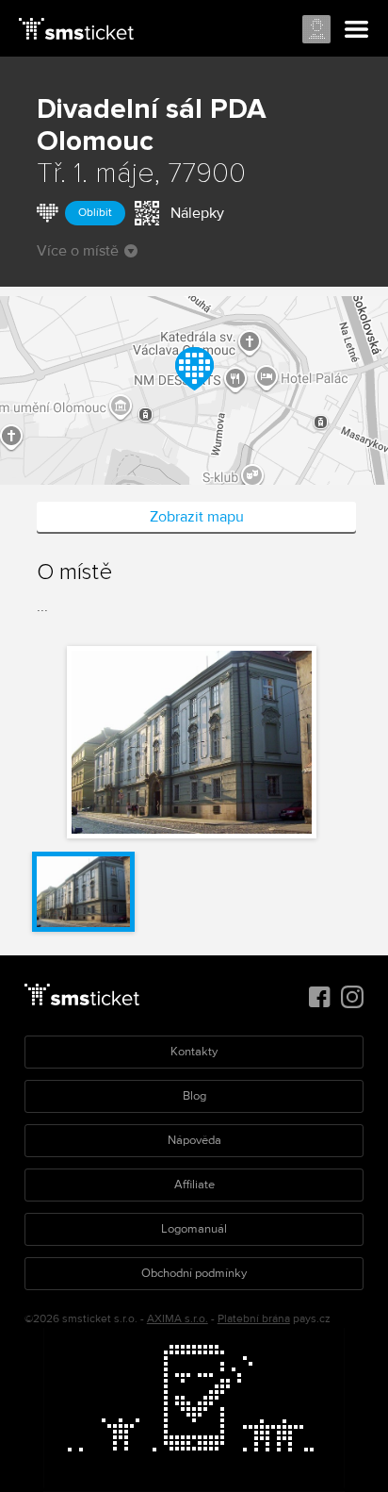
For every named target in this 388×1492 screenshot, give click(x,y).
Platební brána (254, 1319)
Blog (194, 1095)
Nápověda (194, 1140)
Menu (357, 30)
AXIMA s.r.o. (177, 1319)
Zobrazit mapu (197, 516)
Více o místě (78, 250)
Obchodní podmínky (194, 1273)
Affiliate (194, 1184)
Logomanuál (194, 1228)
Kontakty (194, 1051)
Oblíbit (95, 213)
